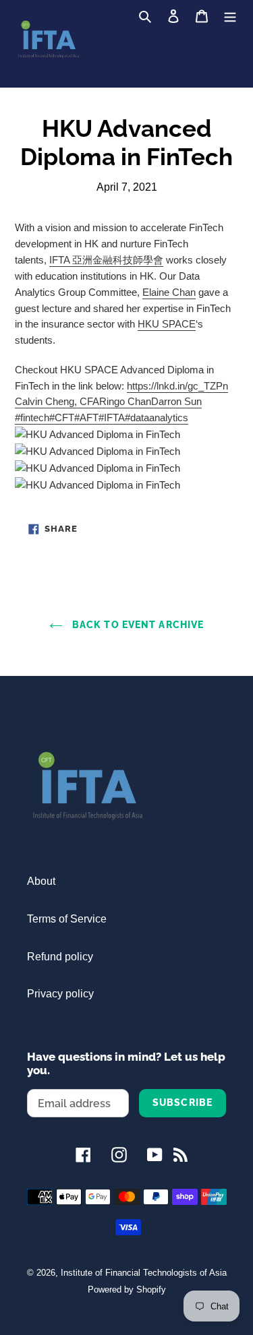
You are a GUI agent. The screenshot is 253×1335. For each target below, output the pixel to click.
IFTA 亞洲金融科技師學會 (106, 260)
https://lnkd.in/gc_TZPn (177, 386)
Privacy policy (60, 993)
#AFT (86, 417)
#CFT (61, 417)
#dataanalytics (156, 417)
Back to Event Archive (136, 624)
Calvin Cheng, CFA (57, 401)
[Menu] (230, 15)
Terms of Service (67, 919)
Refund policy (60, 956)
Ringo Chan (125, 401)
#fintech (32, 417)
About (41, 881)
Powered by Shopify (127, 1289)
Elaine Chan (169, 292)
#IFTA (112, 417)
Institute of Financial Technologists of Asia (144, 1273)
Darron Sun (176, 401)
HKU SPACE (167, 324)
